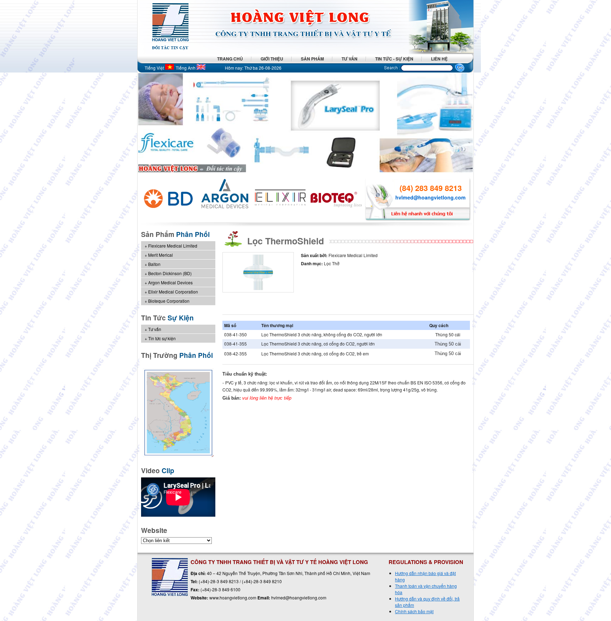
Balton (154, 264)
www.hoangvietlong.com (232, 597)
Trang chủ (230, 59)
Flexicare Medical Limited (172, 246)
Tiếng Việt (155, 68)
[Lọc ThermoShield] (258, 291)
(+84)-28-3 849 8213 (219, 581)
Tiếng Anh (186, 68)
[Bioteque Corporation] (337, 198)
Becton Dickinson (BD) (170, 273)
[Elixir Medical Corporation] (281, 198)
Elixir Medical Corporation (173, 292)
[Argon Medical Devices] (225, 198)
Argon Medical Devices (170, 282)
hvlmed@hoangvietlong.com (430, 197)
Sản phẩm (312, 59)
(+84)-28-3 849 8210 (262, 581)
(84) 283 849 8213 (431, 187)
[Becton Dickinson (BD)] (169, 198)
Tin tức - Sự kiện (394, 59)
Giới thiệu (272, 59)
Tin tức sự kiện (162, 338)
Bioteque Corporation (169, 301)
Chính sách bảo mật (414, 611)
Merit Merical (160, 255)
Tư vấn (349, 59)
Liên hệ (439, 59)
